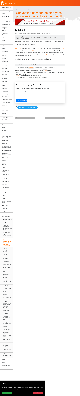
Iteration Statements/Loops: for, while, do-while (6, 136)
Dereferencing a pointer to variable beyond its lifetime (7, 263)
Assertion (4, 40)
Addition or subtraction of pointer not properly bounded (7, 227)
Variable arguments (6, 365)
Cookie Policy (30, 388)
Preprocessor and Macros (5, 171)
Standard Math (5, 190)
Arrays (3, 37)
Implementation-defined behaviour (6, 114)
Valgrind (3, 362)
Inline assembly (5, 124)
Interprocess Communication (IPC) (6, 131)
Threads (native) (5, 208)
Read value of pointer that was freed (6, 318)
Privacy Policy (38, 388)
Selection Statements (6, 178)
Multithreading (5, 157)
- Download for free (27, 107)
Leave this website (38, 392)
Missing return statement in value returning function (7, 282)
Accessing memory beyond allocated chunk (7, 221)
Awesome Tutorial (6, 21)
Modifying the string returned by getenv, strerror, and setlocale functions (7, 304)
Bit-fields (3, 45)
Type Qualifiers (5, 211)
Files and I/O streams (6, 96)
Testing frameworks (6, 205)
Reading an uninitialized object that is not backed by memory (7, 324)
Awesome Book (5, 16)
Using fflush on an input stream (7, 350)
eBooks (27, 3)
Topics (17, 3)
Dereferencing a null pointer (6, 258)
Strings (3, 195)
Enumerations (5, 91)
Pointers (3, 167)
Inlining (3, 127)
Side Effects (4, 184)
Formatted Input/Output (7, 99)
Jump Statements (5, 140)
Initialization (4, 122)
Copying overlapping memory (5, 250)
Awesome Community (6, 19)
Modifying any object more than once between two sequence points (7, 296)
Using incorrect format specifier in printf (7, 355)
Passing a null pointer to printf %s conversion (7, 312)
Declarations (4, 88)
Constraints (4, 74)
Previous (19, 118)
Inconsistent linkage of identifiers (5, 276)
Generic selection (5, 107)
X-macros (4, 368)
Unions (3, 359)
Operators (4, 160)
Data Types (4, 81)
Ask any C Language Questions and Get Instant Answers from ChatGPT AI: (32, 88)
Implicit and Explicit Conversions (6, 118)
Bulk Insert (28, 23)
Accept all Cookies (7, 392)
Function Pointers (5, 105)
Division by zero (6, 267)
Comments (4, 55)
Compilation (4, 68)
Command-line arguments (5, 52)
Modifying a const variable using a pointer (7, 290)
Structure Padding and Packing (7, 202)
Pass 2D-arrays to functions (6, 164)
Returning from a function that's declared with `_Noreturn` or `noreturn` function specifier (7, 333)
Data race (5, 254)
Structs (3, 198)
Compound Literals (6, 71)
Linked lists (4, 143)
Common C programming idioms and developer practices (6, 61)
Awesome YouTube (6, 24)
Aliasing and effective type (6, 34)
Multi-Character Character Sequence (6, 154)
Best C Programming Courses (6, 12)
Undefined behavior (6, 216)
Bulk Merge (50, 23)
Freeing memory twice (6, 270)
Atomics (3, 43)
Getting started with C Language (6, 8)
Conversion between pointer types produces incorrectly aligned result (7, 242)
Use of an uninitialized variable (5, 345)
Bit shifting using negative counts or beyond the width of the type (7, 235)
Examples (22, 3)
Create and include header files (6, 77)
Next (62, 118)
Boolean (3, 48)
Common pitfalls (5, 65)
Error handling (5, 93)
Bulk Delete (35, 23)
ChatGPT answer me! (22, 100)
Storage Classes (5, 192)
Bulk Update (43, 23)
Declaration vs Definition (5, 85)
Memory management (6, 150)
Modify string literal (7, 285)
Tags (14, 3)
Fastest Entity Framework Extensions (39, 21)
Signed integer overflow (6, 340)
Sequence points (5, 181)
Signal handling (5, 187)
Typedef (3, 213)
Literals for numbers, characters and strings (6, 147)
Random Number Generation (5, 175)
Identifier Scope (5, 110)
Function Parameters (6, 102)
